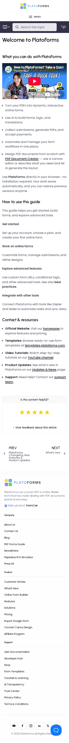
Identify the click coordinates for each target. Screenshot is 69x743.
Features (9, 601)
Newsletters (11, 550)
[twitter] (48, 725)
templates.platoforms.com (45, 345)
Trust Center (12, 691)
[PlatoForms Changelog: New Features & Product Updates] (16, 454)
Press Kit (9, 563)
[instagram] (31, 725)
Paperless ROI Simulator (18, 557)
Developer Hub (13, 658)
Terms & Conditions (16, 704)
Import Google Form (16, 621)
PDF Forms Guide (14, 544)
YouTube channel (40, 357)
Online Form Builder (16, 595)
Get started (10, 224)
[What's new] (52, 454)
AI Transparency (14, 684)
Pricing (8, 614)
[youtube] (14, 725)
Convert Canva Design (18, 627)
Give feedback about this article (36, 427)
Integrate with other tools (20, 295)
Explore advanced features (22, 268)
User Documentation (17, 652)
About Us (9, 525)
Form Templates (14, 671)
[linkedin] (39, 725)
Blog (7, 537)
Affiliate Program (14, 634)
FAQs (7, 665)
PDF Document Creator (22, 159)
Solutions (9, 608)
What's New (11, 588)
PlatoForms (16, 177)
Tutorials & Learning (16, 678)
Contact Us (11, 531)
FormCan (32, 505)
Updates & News (44, 369)
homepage (51, 328)
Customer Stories (15, 582)
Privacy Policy (12, 697)
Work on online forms (17, 246)
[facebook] (22, 725)
